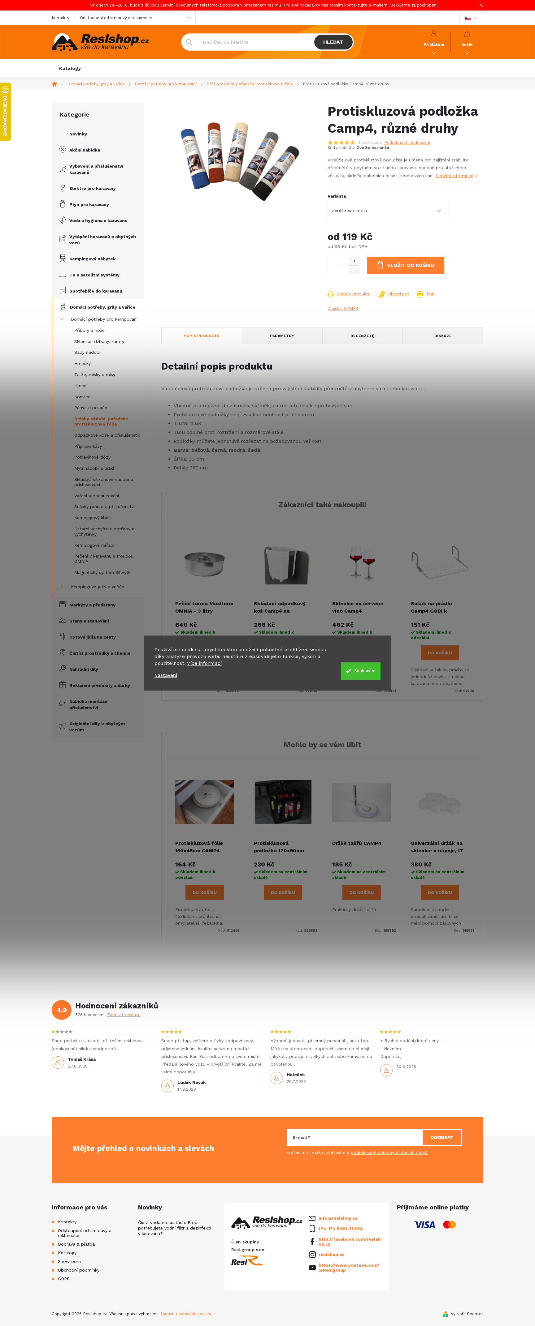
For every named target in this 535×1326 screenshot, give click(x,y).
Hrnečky (82, 363)
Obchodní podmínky (78, 1270)
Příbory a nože (89, 330)
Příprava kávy (88, 446)
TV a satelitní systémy (94, 274)
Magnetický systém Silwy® (102, 572)
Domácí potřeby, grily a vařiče (102, 307)
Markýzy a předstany (92, 604)
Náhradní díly (83, 669)
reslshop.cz (331, 1254)
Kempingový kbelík (93, 517)
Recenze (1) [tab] (362, 336)
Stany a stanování (89, 620)
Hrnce (80, 385)
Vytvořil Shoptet (467, 1313)
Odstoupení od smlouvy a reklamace (116, 17)
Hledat (333, 42)
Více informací (204, 663)
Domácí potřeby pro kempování (104, 319)
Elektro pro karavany (92, 188)
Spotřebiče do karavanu (95, 291)
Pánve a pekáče (90, 407)
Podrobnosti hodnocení (407, 142)
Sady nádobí (87, 352)
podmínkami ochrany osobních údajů (389, 1152)
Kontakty (60, 17)
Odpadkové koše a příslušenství (107, 435)
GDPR (64, 1278)
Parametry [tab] (282, 336)
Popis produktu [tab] (202, 336)
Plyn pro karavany (89, 204)
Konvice (82, 396)
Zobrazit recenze (124, 1014)
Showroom (69, 1261)
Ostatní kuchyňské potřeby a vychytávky (104, 531)
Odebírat (442, 1137)
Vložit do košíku (410, 265)
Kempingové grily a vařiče (97, 586)
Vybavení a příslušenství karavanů (96, 169)
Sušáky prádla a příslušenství (104, 506)
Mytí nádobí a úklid (94, 468)
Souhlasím (365, 671)
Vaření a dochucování (96, 495)
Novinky (78, 133)
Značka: (343, 308)
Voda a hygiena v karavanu (98, 220)
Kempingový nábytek (92, 258)
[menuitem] (70, 68)
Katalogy (67, 1252)
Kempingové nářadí (94, 545)
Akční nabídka (84, 150)
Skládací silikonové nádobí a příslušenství (103, 482)
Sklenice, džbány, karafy (99, 341)
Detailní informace (454, 175)
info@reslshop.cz (338, 1218)
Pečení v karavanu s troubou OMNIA (103, 559)
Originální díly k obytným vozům (97, 726)
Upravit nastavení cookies (186, 1313)
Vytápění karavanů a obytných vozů (102, 239)
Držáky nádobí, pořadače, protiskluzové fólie (101, 421)
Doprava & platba (76, 1244)
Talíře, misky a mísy (94, 374)
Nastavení (165, 675)
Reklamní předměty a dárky (99, 685)
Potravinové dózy (92, 457)
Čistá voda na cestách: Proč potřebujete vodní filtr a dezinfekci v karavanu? (174, 1228)
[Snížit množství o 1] (354, 269)
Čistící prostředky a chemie (99, 653)
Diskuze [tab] (443, 336)
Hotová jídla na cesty (92, 637)
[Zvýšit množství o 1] (354, 261)
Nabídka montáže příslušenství (88, 704)
